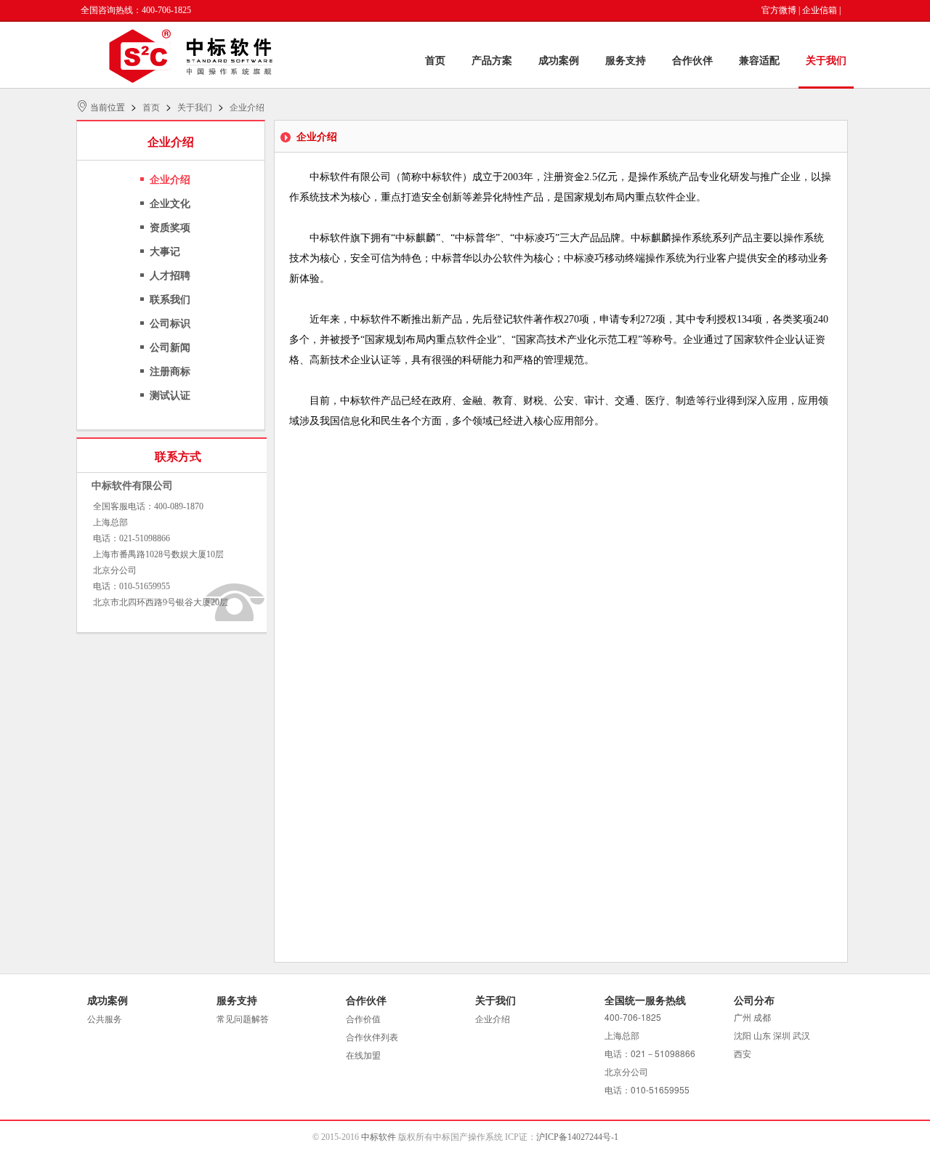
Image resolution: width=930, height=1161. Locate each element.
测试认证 (170, 395)
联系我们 (170, 299)
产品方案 (492, 60)
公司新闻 (170, 347)
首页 (435, 60)
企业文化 (170, 203)
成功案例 (558, 60)
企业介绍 (247, 107)
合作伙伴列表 (372, 1037)
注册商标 (170, 371)
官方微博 (778, 10)
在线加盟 (363, 1056)
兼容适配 (759, 60)
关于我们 (826, 60)
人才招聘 (170, 275)
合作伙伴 (692, 60)
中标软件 (378, 1137)
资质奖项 (170, 227)
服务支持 (625, 60)
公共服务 (104, 1019)
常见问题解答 (243, 1019)
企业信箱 (819, 10)
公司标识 (170, 323)
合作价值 (363, 1019)
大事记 (165, 251)
